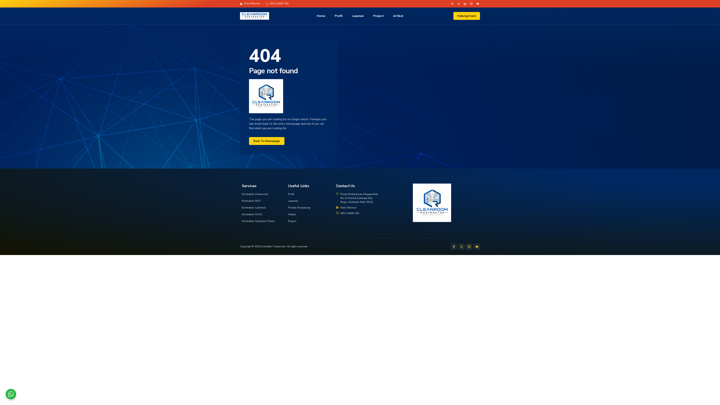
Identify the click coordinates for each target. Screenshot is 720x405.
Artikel (398, 16)
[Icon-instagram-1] (471, 4)
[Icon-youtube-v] (477, 247)
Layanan (358, 16)
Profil (339, 16)
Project (378, 16)
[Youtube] (478, 4)
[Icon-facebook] (452, 4)
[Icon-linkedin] (465, 4)
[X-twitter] (458, 4)
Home (321, 16)
